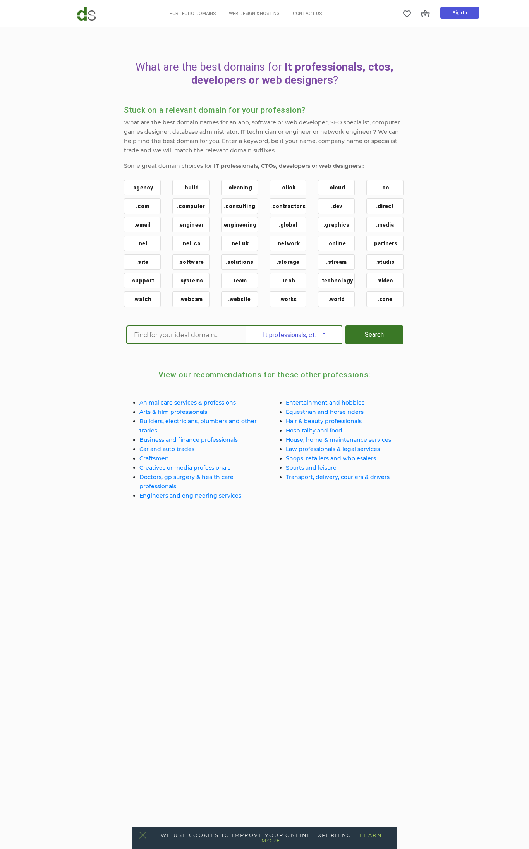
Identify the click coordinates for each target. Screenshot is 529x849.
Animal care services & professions (187, 402)
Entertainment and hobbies (325, 402)
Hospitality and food (314, 430)
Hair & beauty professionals (324, 421)
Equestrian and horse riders (325, 411)
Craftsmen (154, 458)
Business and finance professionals (188, 439)
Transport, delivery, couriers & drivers (338, 477)
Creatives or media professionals (184, 467)
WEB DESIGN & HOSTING (254, 13)
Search (374, 334)
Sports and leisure (311, 467)
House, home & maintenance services (338, 439)
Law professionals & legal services (333, 449)
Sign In (459, 12)
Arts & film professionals (173, 411)
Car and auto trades (166, 449)
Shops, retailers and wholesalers (331, 458)
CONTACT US (307, 13)
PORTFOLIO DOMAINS (193, 13)
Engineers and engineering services (190, 495)
